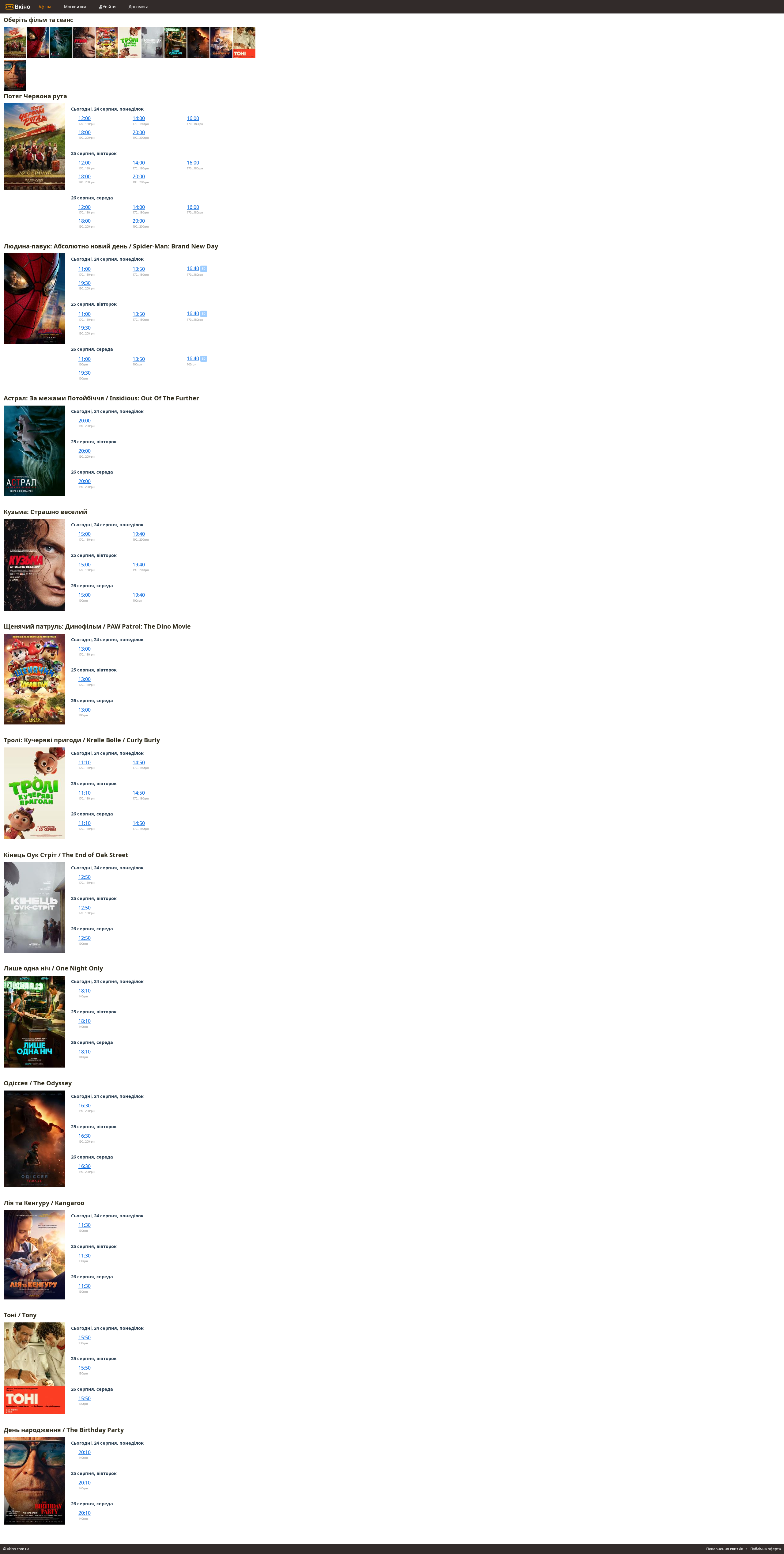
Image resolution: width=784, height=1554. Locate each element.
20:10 (84, 1452)
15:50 (84, 1337)
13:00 (84, 648)
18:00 (84, 132)
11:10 (84, 762)
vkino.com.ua (18, 1549)
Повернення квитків (724, 1549)
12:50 (84, 877)
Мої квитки (75, 6)
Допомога (138, 6)
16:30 (84, 1105)
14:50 (139, 762)
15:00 (84, 534)
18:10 (84, 990)
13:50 (139, 269)
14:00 (139, 118)
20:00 (139, 132)
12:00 (84, 118)
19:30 (84, 283)
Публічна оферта (765, 1549)
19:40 (139, 534)
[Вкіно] (17, 7)
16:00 (193, 118)
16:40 (193, 268)
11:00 (84, 269)
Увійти (109, 6)
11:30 (84, 1225)
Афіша (45, 6)
